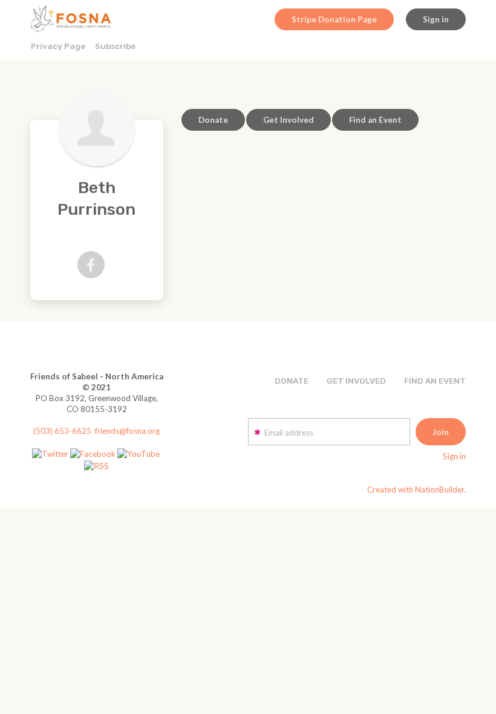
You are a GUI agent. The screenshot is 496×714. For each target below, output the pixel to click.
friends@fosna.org (127, 431)
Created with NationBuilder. (416, 489)
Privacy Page (58, 46)
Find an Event (375, 120)
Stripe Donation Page (334, 19)
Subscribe (115, 46)
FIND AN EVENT (435, 380)
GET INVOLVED (356, 380)
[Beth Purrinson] (96, 128)
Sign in (436, 19)
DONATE (291, 380)
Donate (213, 120)
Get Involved (288, 120)
